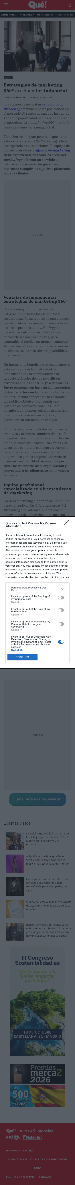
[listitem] (37, 588)
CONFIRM (22, 657)
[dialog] (37, 592)
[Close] (67, 523)
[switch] (61, 597)
